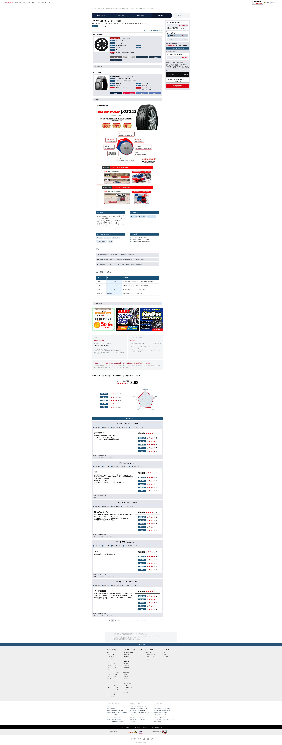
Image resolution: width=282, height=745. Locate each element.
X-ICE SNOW (110, 293)
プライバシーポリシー (136, 727)
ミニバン (108, 238)
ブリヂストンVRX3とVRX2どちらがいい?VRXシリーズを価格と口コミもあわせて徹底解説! (122, 259)
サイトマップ (146, 727)
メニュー (34, 2)
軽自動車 (117, 238)
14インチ (116, 47)
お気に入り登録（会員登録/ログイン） (154, 30)
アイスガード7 (110, 289)
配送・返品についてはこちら (102, 345)
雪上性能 (134, 216)
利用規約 (127, 727)
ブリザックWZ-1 (111, 281)
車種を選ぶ (113, 8)
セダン (100, 238)
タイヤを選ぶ (118, 8)
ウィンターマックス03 (112, 285)
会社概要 (121, 727)
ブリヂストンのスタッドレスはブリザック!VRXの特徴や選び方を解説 (116, 254)
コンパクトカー (102, 241)
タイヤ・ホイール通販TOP (97, 8)
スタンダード (152, 216)
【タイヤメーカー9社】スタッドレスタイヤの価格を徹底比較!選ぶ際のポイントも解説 (120, 264)
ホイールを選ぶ (106, 8)
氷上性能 (143, 216)
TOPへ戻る (142, 644)
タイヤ (18, 2)
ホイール (26, 2)
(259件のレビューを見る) (147, 89)
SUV (111, 241)
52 (142, 620)
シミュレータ (44, 2)
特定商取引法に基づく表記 (156, 727)
